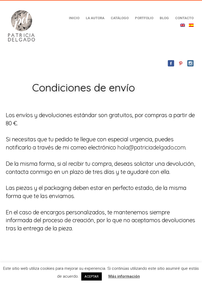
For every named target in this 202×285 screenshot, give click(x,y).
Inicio (74, 18)
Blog (164, 18)
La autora (95, 18)
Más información (124, 276)
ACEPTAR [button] (91, 276)
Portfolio (144, 18)
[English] (182, 25)
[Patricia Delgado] (21, 25)
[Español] (191, 25)
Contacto (184, 18)
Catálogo (120, 18)
